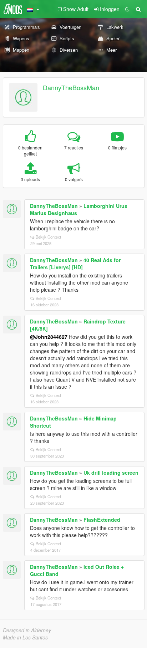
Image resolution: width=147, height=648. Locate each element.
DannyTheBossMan (71, 87)
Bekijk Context (48, 237)
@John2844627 (48, 336)
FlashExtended (101, 519)
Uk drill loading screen (110, 472)
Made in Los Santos (25, 637)
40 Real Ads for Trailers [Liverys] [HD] (75, 263)
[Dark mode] (127, 9)
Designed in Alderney (27, 630)
